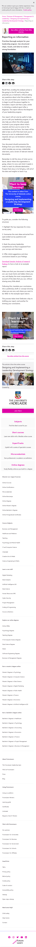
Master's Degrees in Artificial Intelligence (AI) (15, 704)
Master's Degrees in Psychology (11, 672)
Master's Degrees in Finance (10, 695)
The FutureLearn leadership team (11, 765)
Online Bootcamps (7, 496)
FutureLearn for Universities (10, 834)
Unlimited (5, 811)
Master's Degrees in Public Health (12, 690)
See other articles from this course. (21, 31)
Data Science (6, 589)
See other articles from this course (18, 356)
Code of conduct (7, 885)
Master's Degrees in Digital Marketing (13, 686)
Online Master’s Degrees (9, 505)
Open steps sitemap (8, 899)
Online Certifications (8, 487)
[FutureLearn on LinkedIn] (26, 937)
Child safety (5, 913)
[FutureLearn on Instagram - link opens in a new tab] (13, 937)
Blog (3, 779)
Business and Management (10, 529)
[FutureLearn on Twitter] (18, 937)
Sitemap (4, 894)
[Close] (34, 3)
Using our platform (7, 793)
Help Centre (5, 918)
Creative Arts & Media (8, 556)
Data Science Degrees (8, 644)
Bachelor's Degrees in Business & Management (15, 746)
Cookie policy (6, 881)
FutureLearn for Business (9, 839)
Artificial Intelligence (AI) (9, 584)
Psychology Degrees (8, 630)
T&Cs (4, 867)
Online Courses (6, 483)
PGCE (4, 649)
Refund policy (6, 876)
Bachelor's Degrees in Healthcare (11, 718)
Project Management (8, 602)
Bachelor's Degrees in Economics (11, 732)
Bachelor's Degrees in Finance (10, 737)
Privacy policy (6, 872)
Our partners (6, 830)
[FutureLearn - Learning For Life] (17, 941)
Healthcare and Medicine (9, 533)
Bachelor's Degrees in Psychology (12, 723)
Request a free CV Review (9, 816)
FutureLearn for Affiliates (9, 853)
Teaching (4, 538)
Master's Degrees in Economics (11, 700)
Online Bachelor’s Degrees (9, 510)
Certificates (5, 807)
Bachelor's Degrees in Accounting (12, 727)
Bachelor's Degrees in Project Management (14, 741)
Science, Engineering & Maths (10, 561)
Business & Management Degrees (12, 658)
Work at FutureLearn (8, 769)
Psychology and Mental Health (11, 543)
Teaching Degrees (7, 635)
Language (5, 552)
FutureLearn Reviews (8, 797)
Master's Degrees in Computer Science (13, 677)
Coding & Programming (9, 607)
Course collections (7, 612)
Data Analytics (6, 580)
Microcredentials (7, 492)
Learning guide (6, 802)
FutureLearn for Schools (9, 848)
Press (4, 774)
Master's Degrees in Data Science (11, 681)
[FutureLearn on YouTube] (22, 937)
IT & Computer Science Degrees (11, 640)
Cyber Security (6, 598)
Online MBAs (6, 626)
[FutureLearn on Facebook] (9, 937)
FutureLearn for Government (10, 844)
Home (4, 16)
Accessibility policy (7, 890)
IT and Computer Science (9, 547)
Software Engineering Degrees (11, 653)
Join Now (18, 411)
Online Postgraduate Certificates (11, 515)
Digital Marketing (7, 575)
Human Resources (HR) (9, 593)
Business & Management (15, 16)
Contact (4, 922)
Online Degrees (6, 501)
